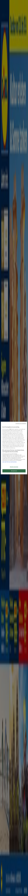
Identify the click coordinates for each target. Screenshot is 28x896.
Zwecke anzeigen (14, 466)
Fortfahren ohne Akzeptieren (21, 423)
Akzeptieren (14, 470)
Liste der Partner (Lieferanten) (9, 461)
